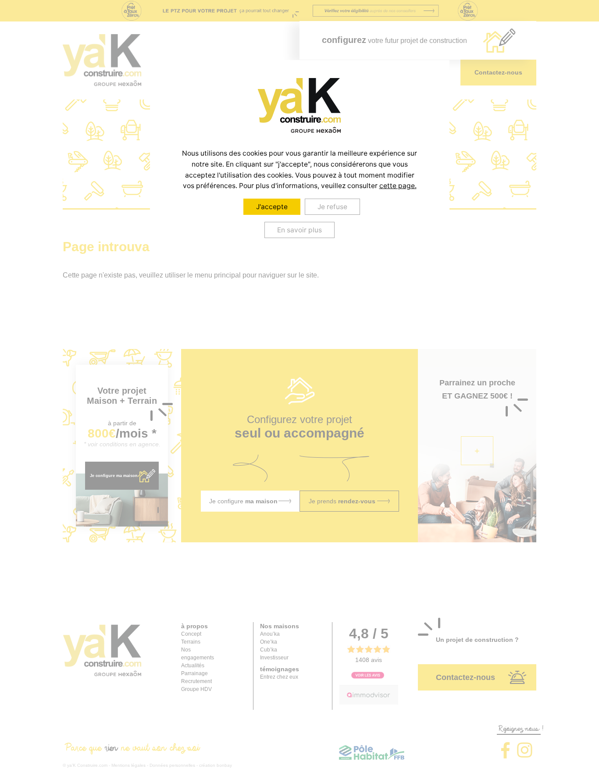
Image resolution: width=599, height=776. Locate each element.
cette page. (398, 186)
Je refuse (332, 207)
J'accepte (272, 207)
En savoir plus (299, 230)
